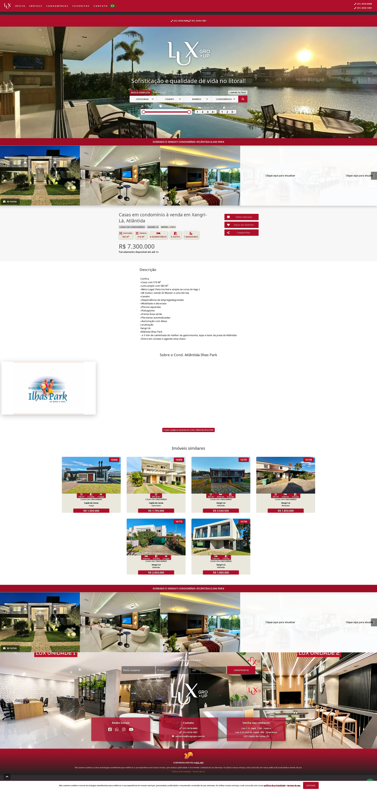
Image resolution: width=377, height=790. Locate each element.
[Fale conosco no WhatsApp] (117, 729)
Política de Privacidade (181, 771)
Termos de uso (198, 771)
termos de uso (293, 785)
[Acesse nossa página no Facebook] (110, 729)
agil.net (199, 762)
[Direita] (374, 176)
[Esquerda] (3, 176)
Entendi (310, 785)
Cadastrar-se (241, 670)
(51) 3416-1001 (198, 20)
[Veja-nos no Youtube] (131, 729)
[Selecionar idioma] (114, 6)
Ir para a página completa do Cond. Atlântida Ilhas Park (188, 430)
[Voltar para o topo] (7, 777)
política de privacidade (274, 785)
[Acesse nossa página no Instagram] (123, 729)
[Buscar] (242, 99)
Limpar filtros (237, 92)
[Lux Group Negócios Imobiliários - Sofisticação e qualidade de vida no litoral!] (188, 54)
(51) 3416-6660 (181, 20)
